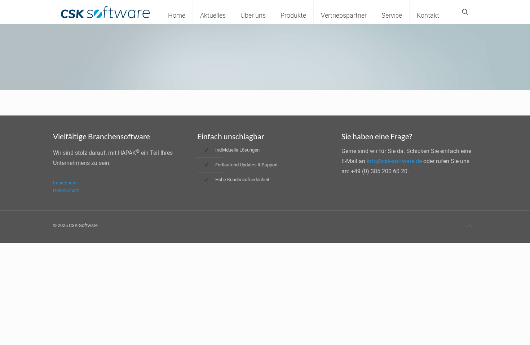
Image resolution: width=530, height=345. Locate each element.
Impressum (64, 182)
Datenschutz (66, 190)
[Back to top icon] (469, 225)
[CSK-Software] (105, 11)
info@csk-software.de (394, 161)
